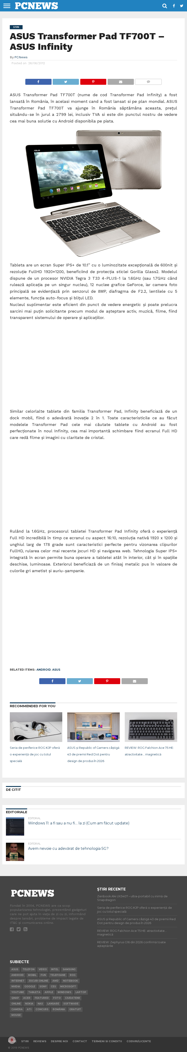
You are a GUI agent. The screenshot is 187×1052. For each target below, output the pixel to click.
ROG (72, 975)
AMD (55, 980)
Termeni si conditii (107, 1041)
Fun (43, 975)
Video (43, 969)
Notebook (70, 980)
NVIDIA (15, 986)
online (16, 1003)
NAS (40, 1003)
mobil (32, 975)
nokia (29, 1003)
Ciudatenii (72, 997)
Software (70, 1003)
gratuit (75, 1009)
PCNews (21, 57)
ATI (29, 1009)
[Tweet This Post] (66, 80)
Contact (80, 1041)
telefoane (57, 975)
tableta (34, 992)
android (43, 669)
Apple (49, 992)
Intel (54, 969)
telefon (28, 969)
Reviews (39, 1041)
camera (17, 1009)
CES (53, 986)
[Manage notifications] (12, 1040)
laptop (80, 992)
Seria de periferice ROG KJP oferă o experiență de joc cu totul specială (35, 754)
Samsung (69, 969)
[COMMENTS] (148, 80)
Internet (17, 980)
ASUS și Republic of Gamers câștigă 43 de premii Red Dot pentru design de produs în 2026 (93, 754)
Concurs (42, 1009)
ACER (26, 997)
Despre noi (59, 1041)
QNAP (15, 997)
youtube (17, 992)
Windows (64, 992)
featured (42, 997)
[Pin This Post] (93, 80)
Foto (57, 997)
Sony (43, 986)
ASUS (56, 669)
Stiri (25, 1041)
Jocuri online (38, 980)
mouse (16, 1015)
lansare (53, 1003)
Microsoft (68, 986)
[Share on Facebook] (38, 80)
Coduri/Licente (139, 1041)
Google (29, 986)
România (59, 1009)
